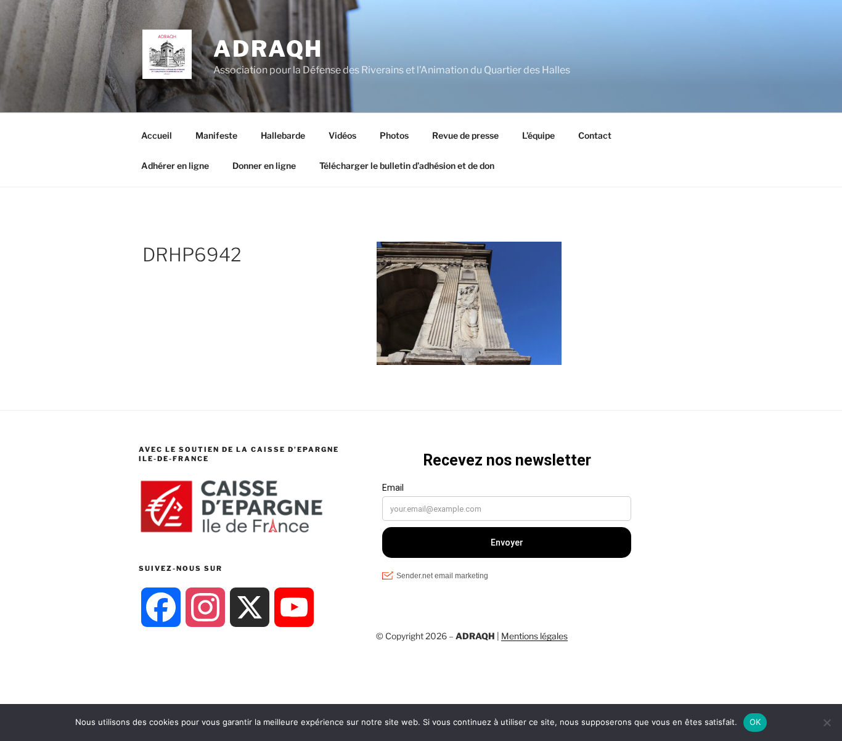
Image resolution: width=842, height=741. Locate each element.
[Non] (826, 722)
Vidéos (342, 135)
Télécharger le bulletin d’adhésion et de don (406, 165)
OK (755, 722)
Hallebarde (283, 135)
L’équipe (538, 135)
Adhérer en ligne (175, 165)
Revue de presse (465, 135)
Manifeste (216, 135)
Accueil (156, 135)
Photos (394, 135)
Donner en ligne (264, 165)
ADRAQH (268, 48)
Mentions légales (534, 636)
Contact (594, 135)
